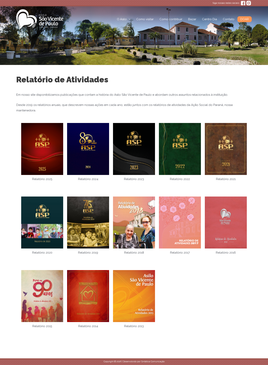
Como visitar (145, 19)
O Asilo (122, 19)
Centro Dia (209, 19)
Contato (228, 19)
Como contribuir (171, 19)
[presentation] (128, 19)
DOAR (244, 19)
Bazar (192, 19)
